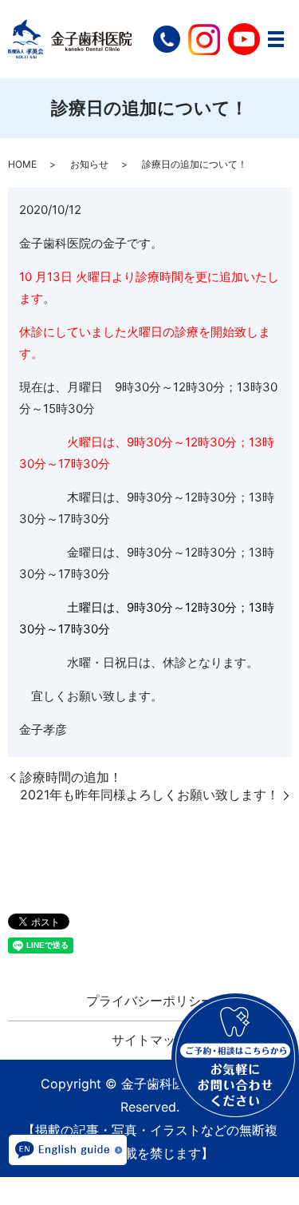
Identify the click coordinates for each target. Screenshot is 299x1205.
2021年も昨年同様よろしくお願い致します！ (149, 795)
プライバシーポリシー (150, 1001)
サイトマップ (150, 1040)
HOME (22, 164)
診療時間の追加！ (71, 777)
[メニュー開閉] (276, 39)
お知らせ (89, 164)
